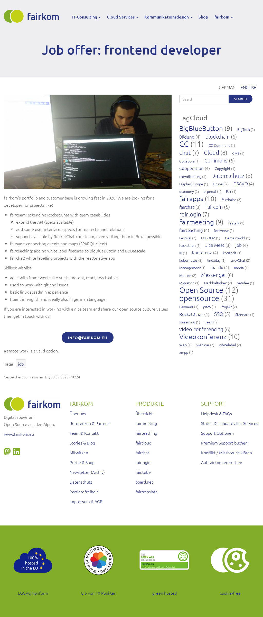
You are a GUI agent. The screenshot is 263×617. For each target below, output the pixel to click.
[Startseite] (33, 16)
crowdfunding (190, 176)
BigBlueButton (201, 128)
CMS (235, 153)
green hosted (164, 593)
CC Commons (219, 145)
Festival (185, 237)
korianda (230, 252)
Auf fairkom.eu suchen (221, 462)
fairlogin (190, 214)
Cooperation (191, 168)
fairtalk (233, 222)
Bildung (186, 137)
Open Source (201, 290)
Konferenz (202, 252)
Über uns (78, 413)
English (249, 87)
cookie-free (230, 593)
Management (190, 267)
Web (183, 344)
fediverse (221, 230)
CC (184, 144)
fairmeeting (196, 222)
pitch (207, 306)
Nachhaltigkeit (215, 282)
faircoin (214, 207)
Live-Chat (237, 260)
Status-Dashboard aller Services (229, 423)
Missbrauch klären (235, 452)
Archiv (98, 472)
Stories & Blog (82, 443)
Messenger (213, 275)
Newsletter (80, 472)
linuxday (214, 260)
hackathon (187, 245)
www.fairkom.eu (19, 434)
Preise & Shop (82, 462)
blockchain (217, 136)
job (21, 364)
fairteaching (191, 230)
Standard (242, 314)
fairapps (191, 198)
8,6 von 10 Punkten (98, 593)
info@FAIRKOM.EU (87, 337)
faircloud (143, 443)
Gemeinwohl (235, 237)
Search (240, 99)
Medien (185, 275)
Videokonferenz (203, 336)
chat (185, 152)
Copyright (222, 168)
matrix (216, 267)
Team (209, 321)
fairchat (186, 207)
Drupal (218, 183)
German (227, 87)
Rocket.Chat (191, 314)
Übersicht (144, 413)
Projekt (226, 306)
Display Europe (191, 183)
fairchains (228, 199)
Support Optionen (217, 433)
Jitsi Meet (214, 245)
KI (180, 252)
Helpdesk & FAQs (216, 413)
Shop (203, 17)
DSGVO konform (33, 593)
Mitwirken (79, 452)
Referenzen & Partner (89, 423)
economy (186, 191)
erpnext (210, 191)
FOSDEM (208, 237)
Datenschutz (227, 175)
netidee (243, 282)
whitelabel (227, 344)
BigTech (243, 129)
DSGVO (240, 183)
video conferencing (201, 329)
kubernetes (188, 260)
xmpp (183, 352)
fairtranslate (146, 491)
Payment (186, 306)
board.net (144, 482)
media (239, 267)
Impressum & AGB (86, 501)
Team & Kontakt (84, 433)
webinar (202, 344)
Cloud (211, 152)
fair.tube (143, 472)
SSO (218, 314)
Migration (186, 282)
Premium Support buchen (224, 443)
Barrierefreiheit (84, 491)
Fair (228, 191)
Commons (216, 160)
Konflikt (208, 452)
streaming (187, 321)
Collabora (187, 161)
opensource (199, 298)
